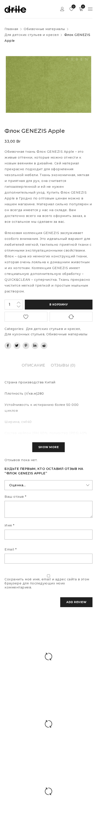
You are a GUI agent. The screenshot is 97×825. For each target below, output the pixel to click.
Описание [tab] (33, 365)
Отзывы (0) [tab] (63, 365)
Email (11, 549)
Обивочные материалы (44, 29)
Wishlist (73, 6)
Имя (9, 525)
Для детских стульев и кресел (32, 35)
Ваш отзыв (15, 497)
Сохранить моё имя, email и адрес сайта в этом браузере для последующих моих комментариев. (47, 583)
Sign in (62, 9)
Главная (11, 29)
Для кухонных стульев (24, 334)
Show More (48, 447)
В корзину (58, 304)
